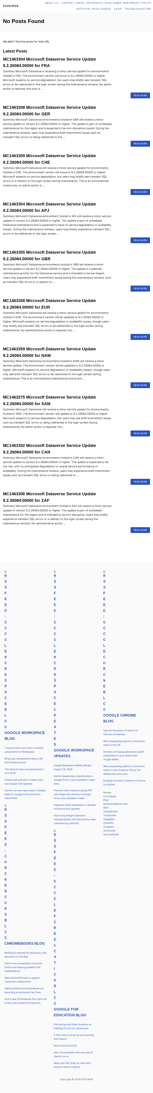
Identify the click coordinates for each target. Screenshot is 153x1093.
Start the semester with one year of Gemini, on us (73, 1054)
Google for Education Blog (70, 1012)
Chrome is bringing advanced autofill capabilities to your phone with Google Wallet (123, 755)
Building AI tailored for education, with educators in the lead (25, 954)
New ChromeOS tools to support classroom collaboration (22, 979)
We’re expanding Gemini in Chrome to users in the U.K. (124, 743)
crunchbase (109, 796)
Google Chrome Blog (119, 718)
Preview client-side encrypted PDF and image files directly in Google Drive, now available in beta (73, 794)
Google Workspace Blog (24, 736)
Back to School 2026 (65, 1045)
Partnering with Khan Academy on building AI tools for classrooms (73, 1026)
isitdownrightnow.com (115, 803)
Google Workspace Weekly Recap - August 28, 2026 (73, 767)
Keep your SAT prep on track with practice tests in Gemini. (72, 1065)
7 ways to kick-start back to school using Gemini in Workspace (23, 750)
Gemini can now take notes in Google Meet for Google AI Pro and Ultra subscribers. (24, 794)
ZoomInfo (108, 823)
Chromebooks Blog (24, 943)
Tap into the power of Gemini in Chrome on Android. (120, 732)
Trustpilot (108, 826)
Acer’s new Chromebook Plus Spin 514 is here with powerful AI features (25, 1001)
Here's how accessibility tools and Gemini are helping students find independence (23, 967)
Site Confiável (111, 834)
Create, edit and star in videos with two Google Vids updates (23, 781)
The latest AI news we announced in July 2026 (24, 771)
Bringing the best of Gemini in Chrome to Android (124, 782)
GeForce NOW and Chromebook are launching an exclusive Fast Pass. (24, 990)
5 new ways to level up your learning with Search (74, 1037)
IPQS (106, 800)
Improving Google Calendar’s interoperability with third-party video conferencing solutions (75, 819)
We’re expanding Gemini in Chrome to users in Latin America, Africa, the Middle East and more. (124, 770)
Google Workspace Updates (74, 753)
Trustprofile (109, 815)
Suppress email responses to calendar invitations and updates (75, 807)
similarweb (109, 830)
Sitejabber (109, 819)
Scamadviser (110, 811)
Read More (141, 96)
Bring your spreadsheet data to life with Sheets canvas (23, 760)
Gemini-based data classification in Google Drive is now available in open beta (74, 780)
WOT (106, 807)
